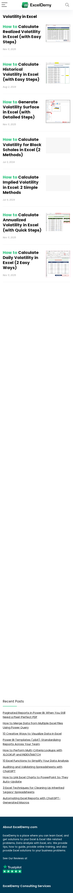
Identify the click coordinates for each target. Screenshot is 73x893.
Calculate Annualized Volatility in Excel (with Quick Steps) (22, 222)
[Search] (67, 5)
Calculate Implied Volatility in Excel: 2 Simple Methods (21, 184)
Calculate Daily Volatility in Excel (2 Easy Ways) (21, 260)
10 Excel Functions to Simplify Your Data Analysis (36, 761)
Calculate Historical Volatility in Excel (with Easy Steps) (21, 71)
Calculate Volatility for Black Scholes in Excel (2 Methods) (22, 147)
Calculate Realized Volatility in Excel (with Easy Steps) (22, 34)
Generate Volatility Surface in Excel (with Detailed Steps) (21, 109)
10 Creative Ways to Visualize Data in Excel (32, 734)
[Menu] (4, 5)
